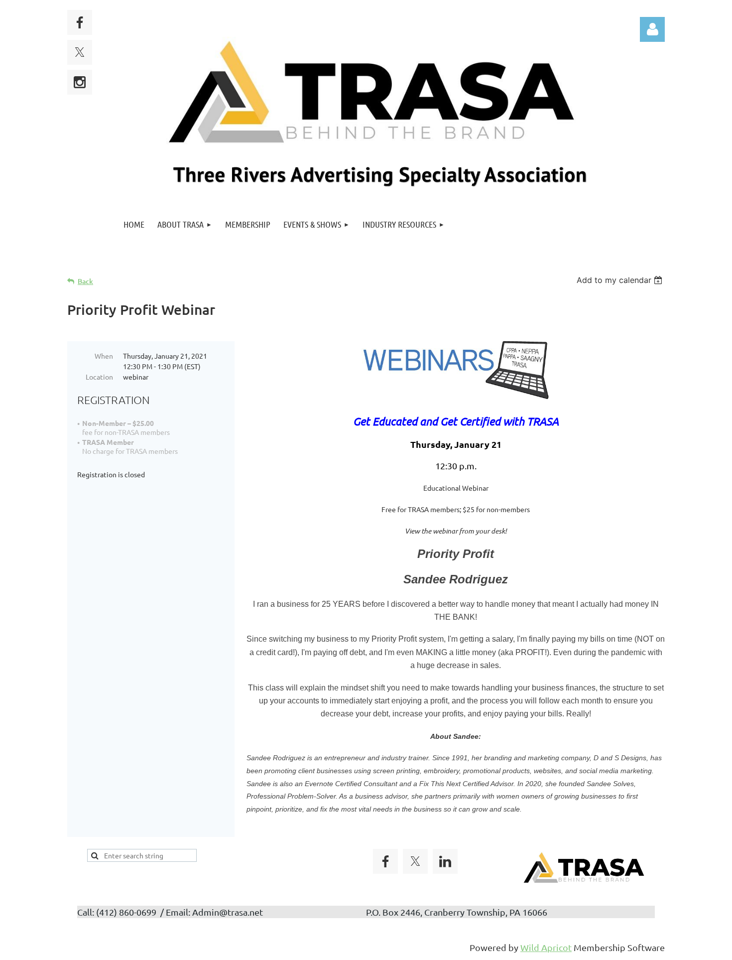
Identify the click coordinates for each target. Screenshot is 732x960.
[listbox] (621, 280)
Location (99, 376)
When (104, 355)
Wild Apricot (546, 947)
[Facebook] (79, 22)
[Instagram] (79, 82)
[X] (79, 52)
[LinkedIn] (445, 861)
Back (85, 281)
